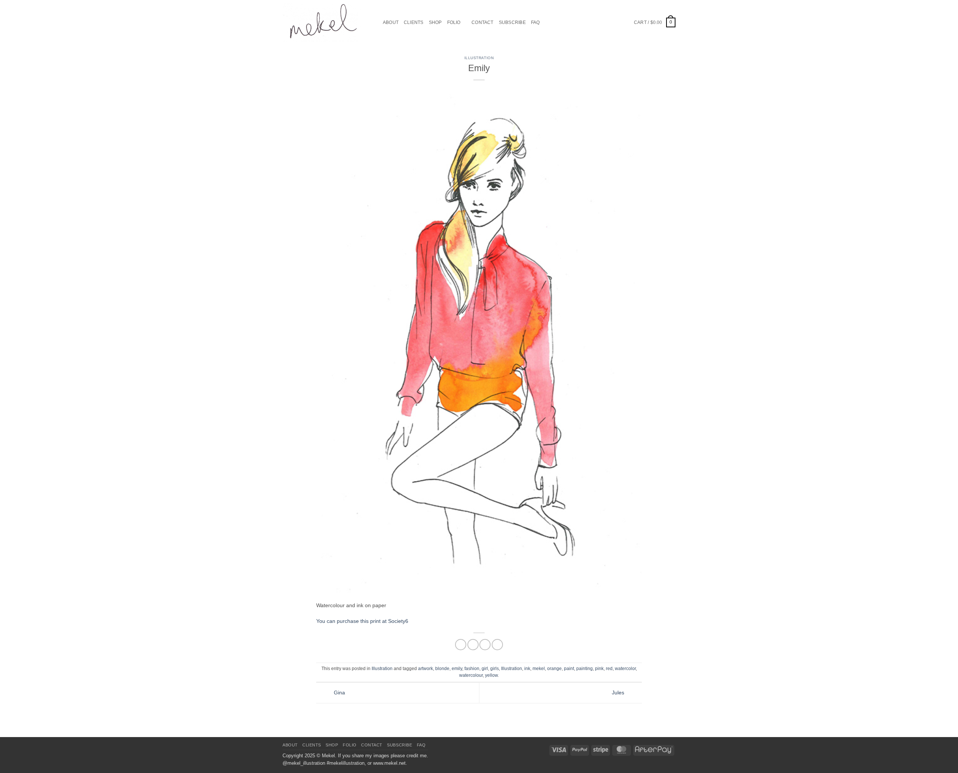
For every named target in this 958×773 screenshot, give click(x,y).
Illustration (479, 58)
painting (584, 668)
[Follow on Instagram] (598, 22)
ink (527, 668)
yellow (491, 675)
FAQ (535, 22)
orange (554, 668)
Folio (454, 22)
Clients (414, 22)
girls (494, 668)
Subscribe (512, 22)
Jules (619, 693)
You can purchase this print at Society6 (362, 621)
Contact (483, 22)
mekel (539, 668)
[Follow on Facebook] (589, 22)
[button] (654, 22)
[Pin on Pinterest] (497, 644)
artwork (425, 668)
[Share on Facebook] (460, 644)
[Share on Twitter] (473, 644)
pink (599, 668)
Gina (338, 693)
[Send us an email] (607, 22)
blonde (442, 668)
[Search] (375, 23)
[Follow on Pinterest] (615, 22)
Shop (435, 22)
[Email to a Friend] (485, 644)
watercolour (471, 675)
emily (457, 668)
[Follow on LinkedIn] (624, 22)
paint (569, 668)
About (391, 22)
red (609, 668)
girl (485, 668)
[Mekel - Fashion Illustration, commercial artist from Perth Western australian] (322, 22)
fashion (471, 668)
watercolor (625, 668)
